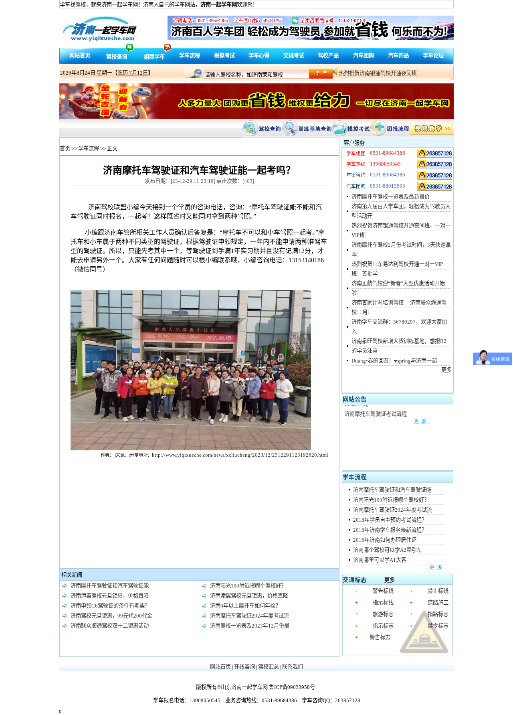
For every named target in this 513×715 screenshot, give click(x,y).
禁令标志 (438, 626)
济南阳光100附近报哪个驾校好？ (391, 500)
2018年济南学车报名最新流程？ (390, 530)
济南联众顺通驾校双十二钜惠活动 (110, 626)
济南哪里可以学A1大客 (379, 560)
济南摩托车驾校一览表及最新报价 (390, 197)
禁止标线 (438, 591)
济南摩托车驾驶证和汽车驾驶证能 (392, 490)
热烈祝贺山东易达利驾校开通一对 (378, 73)
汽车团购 (363, 56)
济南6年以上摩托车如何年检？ (245, 606)
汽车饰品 (398, 56)
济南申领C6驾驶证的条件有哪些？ (110, 606)
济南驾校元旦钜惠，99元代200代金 (111, 616)
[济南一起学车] (434, 153)
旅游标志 (383, 614)
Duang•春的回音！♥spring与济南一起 (394, 361)
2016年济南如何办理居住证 (384, 540)
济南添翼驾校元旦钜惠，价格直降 (110, 596)
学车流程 (189, 56)
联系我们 (292, 667)
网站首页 (79, 56)
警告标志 (380, 637)
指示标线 (383, 603)
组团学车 (154, 57)
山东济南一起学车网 (244, 687)
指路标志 (438, 614)
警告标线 (383, 591)
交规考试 (293, 56)
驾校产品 (328, 56)
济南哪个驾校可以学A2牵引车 (387, 550)
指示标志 (383, 626)
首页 (65, 149)
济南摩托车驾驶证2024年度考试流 (392, 510)
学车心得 (258, 56)
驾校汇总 (268, 667)
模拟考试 (224, 56)
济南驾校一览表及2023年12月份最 (249, 626)
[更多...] (387, 417)
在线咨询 (244, 667)
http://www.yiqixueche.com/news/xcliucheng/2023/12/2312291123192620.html (240, 455)
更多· (447, 370)
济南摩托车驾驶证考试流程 (375, 409)
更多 (389, 580)
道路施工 (438, 603)
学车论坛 (433, 56)
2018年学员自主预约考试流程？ (390, 520)
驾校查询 (116, 57)
